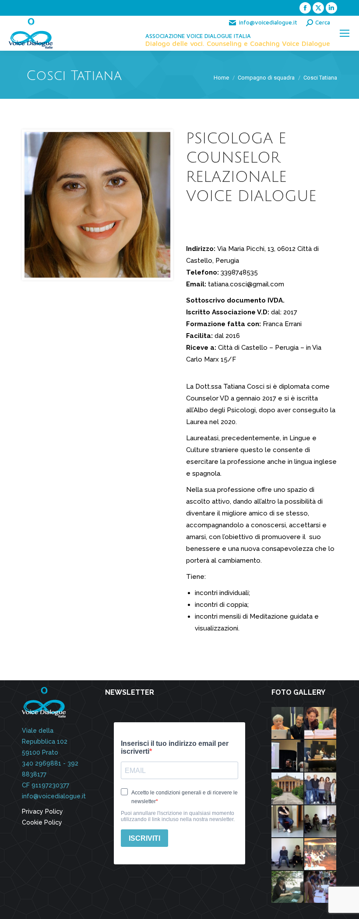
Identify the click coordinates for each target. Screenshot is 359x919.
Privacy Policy (42, 811)
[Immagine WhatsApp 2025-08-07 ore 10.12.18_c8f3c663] (287, 723)
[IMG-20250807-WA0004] (320, 723)
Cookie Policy (42, 822)
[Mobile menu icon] (344, 33)
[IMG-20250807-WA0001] (320, 756)
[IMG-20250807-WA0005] (287, 756)
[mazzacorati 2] (287, 789)
